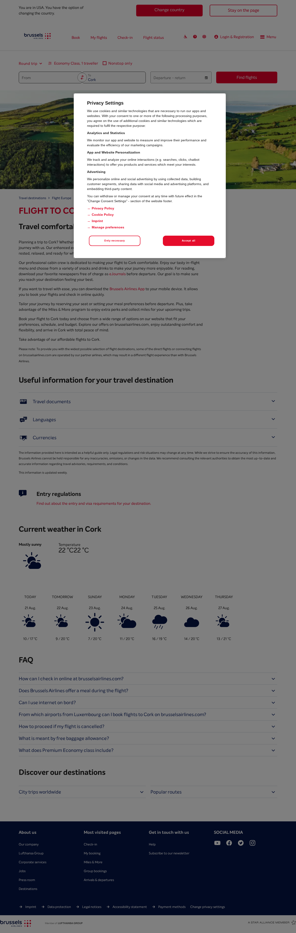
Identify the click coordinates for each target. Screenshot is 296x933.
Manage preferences (108, 227)
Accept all (188, 240)
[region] (150, 175)
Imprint (97, 221)
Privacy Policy (103, 208)
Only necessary (114, 240)
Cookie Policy (103, 214)
